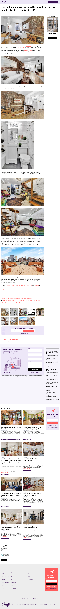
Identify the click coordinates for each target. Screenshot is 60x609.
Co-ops (12, 339)
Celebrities (3, 579)
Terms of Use (22, 333)
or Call (35, 372)
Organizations (30, 573)
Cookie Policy (41, 604)
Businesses (29, 575)
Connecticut (21, 575)
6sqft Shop (4, 575)
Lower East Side (13, 582)
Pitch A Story (38, 573)
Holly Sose (36, 285)
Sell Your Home (30, 579)
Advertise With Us (39, 572)
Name (29, 352)
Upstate (21, 572)
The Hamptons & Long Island (24, 570)
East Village (28, 46)
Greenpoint (12, 591)
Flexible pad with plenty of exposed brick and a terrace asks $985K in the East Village (21, 300)
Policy (3, 585)
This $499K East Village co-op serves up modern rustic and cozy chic (17, 298)
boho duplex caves (28, 50)
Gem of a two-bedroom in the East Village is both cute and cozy (16, 302)
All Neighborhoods (13, 594)
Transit (3, 588)
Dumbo (12, 585)
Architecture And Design (6, 439)
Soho (11, 579)
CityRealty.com (6, 289)
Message (29, 361)
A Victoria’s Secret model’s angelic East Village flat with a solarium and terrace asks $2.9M (11, 527)
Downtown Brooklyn (14, 588)
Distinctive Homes (7, 337)
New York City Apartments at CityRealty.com (32, 598)
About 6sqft (38, 570)
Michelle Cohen (6, 13)
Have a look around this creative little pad (9, 437)
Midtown (12, 575)
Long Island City (13, 592)
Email (29, 348)
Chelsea (12, 576)
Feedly (50, 604)
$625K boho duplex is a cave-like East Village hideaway (14, 296)
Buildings (29, 576)
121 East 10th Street (20, 47)
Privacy (36, 604)
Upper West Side (13, 570)
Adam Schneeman (28, 285)
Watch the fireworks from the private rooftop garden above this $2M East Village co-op (11, 495)
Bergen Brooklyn (4, 548)
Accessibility (45, 604)
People (29, 570)
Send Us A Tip (39, 575)
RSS (54, 604)
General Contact (39, 576)
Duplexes (16, 339)
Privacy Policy (26, 333)
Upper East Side (13, 572)
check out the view (4, 504)
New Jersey (21, 573)
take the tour (4, 536)
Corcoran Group (5, 286)
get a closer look (26, 437)
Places (29, 572)
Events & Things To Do (5, 576)
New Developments (5, 572)
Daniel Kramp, (20, 285)
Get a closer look (4, 472)
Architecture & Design (5, 582)
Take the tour (26, 537)
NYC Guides (4, 573)
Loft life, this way (26, 468)
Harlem (12, 573)
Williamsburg (13, 589)
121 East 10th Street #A (10, 285)
